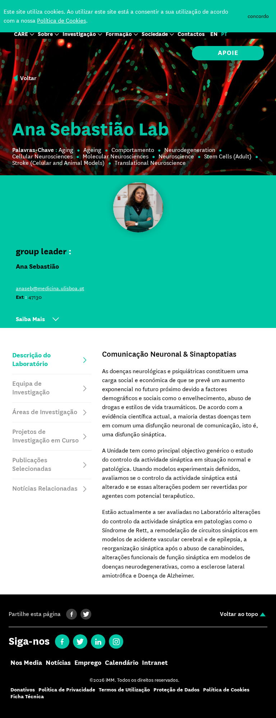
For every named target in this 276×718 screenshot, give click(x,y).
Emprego (87, 663)
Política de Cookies (61, 20)
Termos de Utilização (124, 689)
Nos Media (26, 663)
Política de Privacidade (66, 689)
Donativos (22, 689)
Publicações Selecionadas (31, 464)
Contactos (191, 34)
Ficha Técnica (27, 696)
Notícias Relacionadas (45, 489)
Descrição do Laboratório (31, 359)
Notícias (58, 663)
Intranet (155, 663)
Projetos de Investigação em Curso (45, 436)
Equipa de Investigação (31, 388)
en (213, 34)
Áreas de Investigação (44, 412)
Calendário (121, 663)
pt (224, 34)
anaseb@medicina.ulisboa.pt (50, 288)
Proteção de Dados (176, 689)
